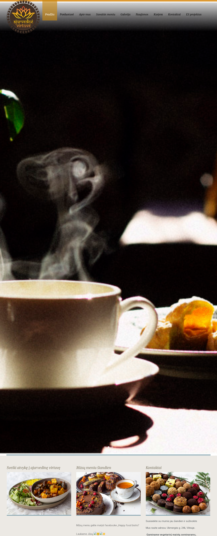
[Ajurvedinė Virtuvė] (23, 17)
